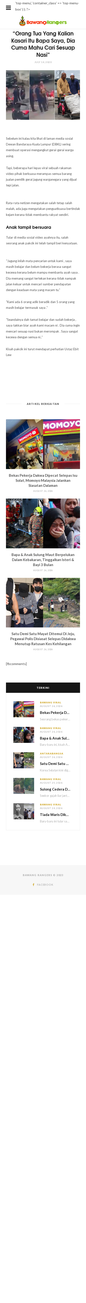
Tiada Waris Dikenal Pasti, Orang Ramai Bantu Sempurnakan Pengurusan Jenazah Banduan (56, 814)
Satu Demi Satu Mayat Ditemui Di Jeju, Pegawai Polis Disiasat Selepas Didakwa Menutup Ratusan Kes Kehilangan (43, 638)
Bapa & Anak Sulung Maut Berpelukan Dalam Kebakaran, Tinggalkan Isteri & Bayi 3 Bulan (43, 559)
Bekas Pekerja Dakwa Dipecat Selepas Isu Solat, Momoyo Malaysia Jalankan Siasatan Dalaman (43, 480)
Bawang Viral (50, 702)
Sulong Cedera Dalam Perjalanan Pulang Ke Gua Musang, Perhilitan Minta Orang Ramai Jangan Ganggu (56, 789)
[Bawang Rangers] (43, 25)
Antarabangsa (51, 753)
